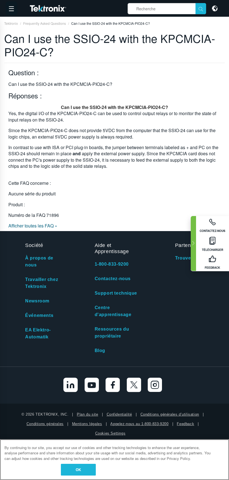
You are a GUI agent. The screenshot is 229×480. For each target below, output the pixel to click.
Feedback (185, 424)
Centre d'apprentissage (113, 311)
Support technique (116, 293)
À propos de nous (39, 261)
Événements (39, 315)
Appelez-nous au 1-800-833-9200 (139, 424)
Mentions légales (87, 424)
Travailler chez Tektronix (41, 283)
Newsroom (37, 301)
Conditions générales (45, 424)
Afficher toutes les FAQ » (32, 225)
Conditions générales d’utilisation (169, 414)
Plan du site (87, 414)
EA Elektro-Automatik (38, 333)
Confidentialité (119, 414)
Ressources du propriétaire (112, 332)
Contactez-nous (113, 278)
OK (78, 469)
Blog (100, 350)
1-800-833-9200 (112, 264)
